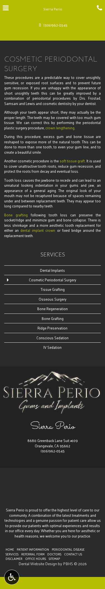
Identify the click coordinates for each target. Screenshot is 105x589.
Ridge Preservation (52, 328)
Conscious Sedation (52, 338)
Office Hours (35, 558)
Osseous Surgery (52, 299)
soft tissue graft (72, 161)
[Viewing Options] (11, 577)
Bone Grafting (53, 318)
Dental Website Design (37, 563)
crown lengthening (59, 128)
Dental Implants (52, 270)
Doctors (54, 554)
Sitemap (54, 558)
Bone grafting (16, 215)
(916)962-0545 (53, 451)
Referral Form (33, 554)
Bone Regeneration (52, 308)
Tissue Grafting (53, 289)
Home (10, 549)
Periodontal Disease (68, 549)
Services (52, 255)
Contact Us (73, 554)
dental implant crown (37, 230)
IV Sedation (52, 347)
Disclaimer (14, 558)
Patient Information (33, 549)
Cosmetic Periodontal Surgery (52, 280)
